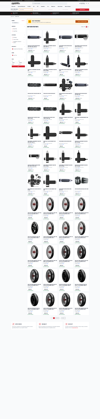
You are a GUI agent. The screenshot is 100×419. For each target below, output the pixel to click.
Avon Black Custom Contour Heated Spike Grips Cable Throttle (34, 46)
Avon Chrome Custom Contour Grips (65, 141)
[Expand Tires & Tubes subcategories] (24, 39)
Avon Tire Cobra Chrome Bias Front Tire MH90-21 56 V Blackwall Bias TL (50, 261)
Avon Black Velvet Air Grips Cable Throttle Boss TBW (49, 118)
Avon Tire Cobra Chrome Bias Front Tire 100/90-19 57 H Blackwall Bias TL (66, 213)
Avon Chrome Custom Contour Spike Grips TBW (65, 189)
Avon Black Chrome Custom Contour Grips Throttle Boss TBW (34, 165)
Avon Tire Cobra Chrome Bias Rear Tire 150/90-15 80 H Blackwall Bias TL (50, 285)
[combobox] (49, 3)
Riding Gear (53, 6)
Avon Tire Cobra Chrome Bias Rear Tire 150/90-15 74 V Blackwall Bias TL (81, 261)
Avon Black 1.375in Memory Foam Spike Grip (34, 70)
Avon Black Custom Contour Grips (49, 93)
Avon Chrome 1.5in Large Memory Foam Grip (49, 189)
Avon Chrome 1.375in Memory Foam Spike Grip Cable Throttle (34, 142)
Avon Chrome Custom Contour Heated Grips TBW (65, 46)
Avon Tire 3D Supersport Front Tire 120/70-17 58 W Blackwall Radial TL (34, 237)
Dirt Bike (29, 6)
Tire (48, 6)
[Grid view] (86, 27)
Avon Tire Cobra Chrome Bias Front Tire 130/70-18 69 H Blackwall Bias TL (34, 261)
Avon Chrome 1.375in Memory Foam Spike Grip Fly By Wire (65, 165)
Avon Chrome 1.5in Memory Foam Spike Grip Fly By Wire (49, 165)
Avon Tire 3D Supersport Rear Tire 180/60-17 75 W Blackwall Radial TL (34, 309)
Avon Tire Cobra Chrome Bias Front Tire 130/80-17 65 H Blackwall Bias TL (81, 213)
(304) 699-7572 (81, 0)
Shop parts (82, 9)
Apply (18, 66)
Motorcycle (13, 6)
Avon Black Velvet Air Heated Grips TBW (34, 93)
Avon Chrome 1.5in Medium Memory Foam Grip (81, 118)
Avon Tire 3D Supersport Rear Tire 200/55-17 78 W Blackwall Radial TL (81, 285)
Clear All (23, 20)
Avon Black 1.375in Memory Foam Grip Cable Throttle (49, 46)
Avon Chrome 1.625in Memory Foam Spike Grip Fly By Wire (50, 70)
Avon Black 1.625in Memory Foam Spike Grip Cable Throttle (81, 70)
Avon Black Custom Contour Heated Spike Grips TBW (81, 94)
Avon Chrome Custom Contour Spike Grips (65, 70)
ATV (33, 6)
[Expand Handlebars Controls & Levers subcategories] (24, 42)
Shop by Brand (60, 6)
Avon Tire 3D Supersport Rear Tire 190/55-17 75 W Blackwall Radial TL (65, 285)
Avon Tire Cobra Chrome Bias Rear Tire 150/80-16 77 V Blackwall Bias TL (50, 309)
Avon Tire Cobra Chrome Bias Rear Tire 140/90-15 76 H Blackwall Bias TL (65, 309)
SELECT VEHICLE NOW (82, 21)
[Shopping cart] (88, 3)
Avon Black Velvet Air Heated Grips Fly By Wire (65, 94)
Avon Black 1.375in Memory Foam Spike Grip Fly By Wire (81, 142)
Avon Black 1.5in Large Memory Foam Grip (49, 142)
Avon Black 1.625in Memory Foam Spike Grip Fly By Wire (81, 165)
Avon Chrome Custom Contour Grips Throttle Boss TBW (81, 46)
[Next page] (64, 318)
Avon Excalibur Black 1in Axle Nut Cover (81, 188)
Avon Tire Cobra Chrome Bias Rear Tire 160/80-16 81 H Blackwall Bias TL (34, 285)
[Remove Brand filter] (18, 22)
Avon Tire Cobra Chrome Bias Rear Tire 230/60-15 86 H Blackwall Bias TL (81, 309)
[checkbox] (12, 28)
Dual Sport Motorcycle (21, 6)
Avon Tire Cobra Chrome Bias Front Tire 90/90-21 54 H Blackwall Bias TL (34, 213)
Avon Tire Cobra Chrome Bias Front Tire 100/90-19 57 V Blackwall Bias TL (50, 213)
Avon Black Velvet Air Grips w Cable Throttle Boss (34, 118)
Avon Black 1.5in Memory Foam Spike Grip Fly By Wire (66, 118)
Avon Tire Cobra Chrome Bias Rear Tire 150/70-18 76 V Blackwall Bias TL (65, 261)
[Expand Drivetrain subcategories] (24, 37)
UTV (37, 6)
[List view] (88, 27)
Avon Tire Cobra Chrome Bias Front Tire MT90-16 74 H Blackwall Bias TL (66, 237)
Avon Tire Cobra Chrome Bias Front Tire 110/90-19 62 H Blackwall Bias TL (50, 237)
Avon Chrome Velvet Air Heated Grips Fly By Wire (34, 189)
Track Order (88, 0)
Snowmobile (43, 6)
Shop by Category (68, 6)
